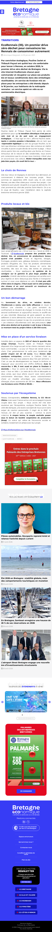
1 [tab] (22, 715)
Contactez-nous (26, 847)
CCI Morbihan (25, 901)
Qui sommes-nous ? (26, 842)
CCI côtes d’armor (27, 912)
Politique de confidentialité (26, 925)
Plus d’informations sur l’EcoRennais (19, 430)
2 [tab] (25, 715)
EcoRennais (19, 253)
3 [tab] (27, 715)
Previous (2, 702)
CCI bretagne (25, 889)
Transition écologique (9, 435)
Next (49, 702)
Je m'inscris (26, 882)
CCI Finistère (25, 907)
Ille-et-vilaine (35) (8, 439)
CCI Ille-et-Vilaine (27, 895)
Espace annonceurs (26, 836)
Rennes (19, 439)
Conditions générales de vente (26, 853)
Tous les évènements (26, 718)
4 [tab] (29, 715)
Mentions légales (25, 923)
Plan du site (26, 860)
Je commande (26, 791)
